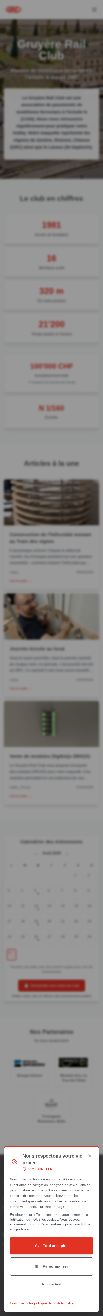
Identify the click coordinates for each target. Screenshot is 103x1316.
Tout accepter (55, 1246)
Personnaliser (55, 1266)
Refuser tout (51, 1284)
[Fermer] (89, 1156)
